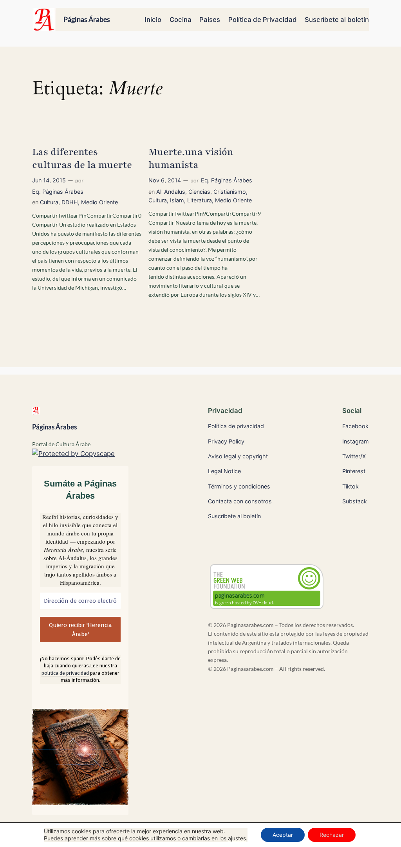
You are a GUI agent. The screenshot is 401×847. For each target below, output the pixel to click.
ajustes (237, 838)
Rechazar (332, 834)
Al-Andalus (170, 191)
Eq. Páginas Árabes (57, 191)
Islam (177, 200)
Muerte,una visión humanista (190, 158)
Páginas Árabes (86, 19)
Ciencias (199, 191)
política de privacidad (65, 673)
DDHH (69, 202)
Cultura (49, 202)
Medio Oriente (99, 202)
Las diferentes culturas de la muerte (82, 158)
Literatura (199, 200)
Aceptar (283, 834)
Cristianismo (229, 191)
